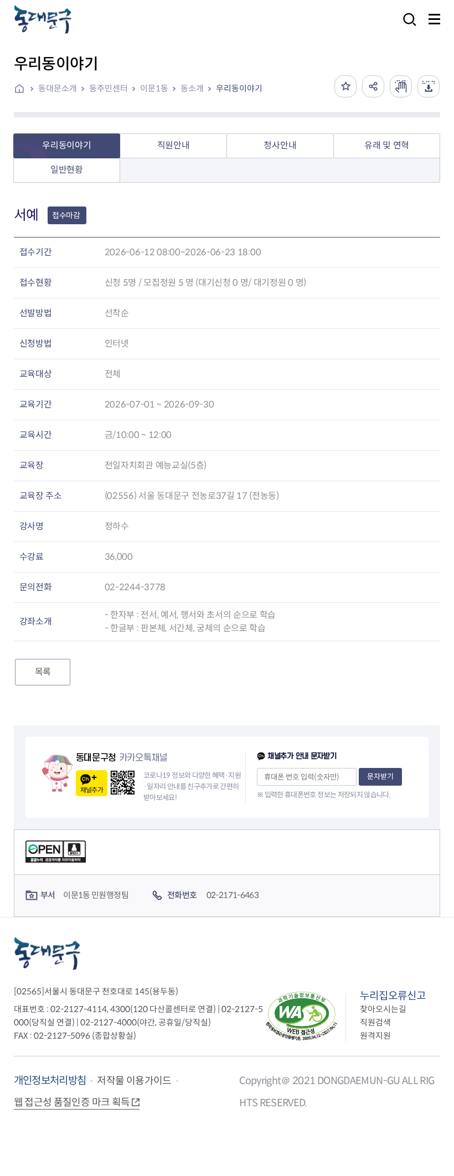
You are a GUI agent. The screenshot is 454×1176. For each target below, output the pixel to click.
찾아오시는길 (383, 1009)
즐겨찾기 (345, 86)
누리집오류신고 (393, 995)
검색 (406, 26)
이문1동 (154, 88)
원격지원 (375, 1035)
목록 (42, 672)
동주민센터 (108, 88)
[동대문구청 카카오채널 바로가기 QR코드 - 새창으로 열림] (122, 782)
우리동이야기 (239, 88)
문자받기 (380, 776)
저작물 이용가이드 (134, 1081)
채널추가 (91, 790)
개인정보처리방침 (50, 1080)
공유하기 (373, 86)
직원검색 (375, 1022)
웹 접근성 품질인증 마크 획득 (72, 1102)
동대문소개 (57, 88)
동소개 (192, 88)
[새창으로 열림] (401, 86)
